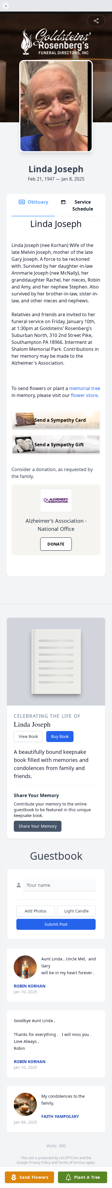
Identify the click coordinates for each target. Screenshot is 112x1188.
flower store (84, 395)
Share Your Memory (38, 826)
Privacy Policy (40, 1162)
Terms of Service (71, 1162)
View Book (28, 736)
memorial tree (84, 388)
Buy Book (60, 736)
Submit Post (56, 924)
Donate (55, 544)
